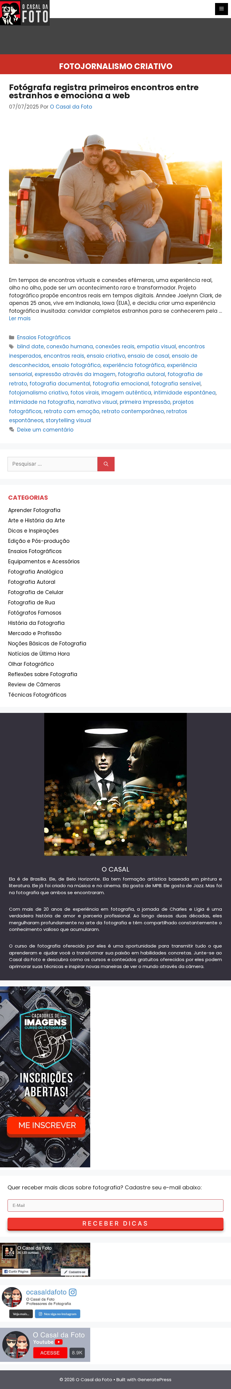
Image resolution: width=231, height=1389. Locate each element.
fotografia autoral (141, 374)
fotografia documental (59, 383)
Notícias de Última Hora (39, 653)
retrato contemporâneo (133, 411)
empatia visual (156, 346)
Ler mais (20, 318)
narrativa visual (97, 402)
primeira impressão (145, 402)
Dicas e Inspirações (33, 530)
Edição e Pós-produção (38, 541)
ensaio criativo (106, 355)
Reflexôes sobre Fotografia (42, 674)
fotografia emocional (121, 383)
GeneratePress (154, 1379)
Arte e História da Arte (36, 520)
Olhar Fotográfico (31, 664)
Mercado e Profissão (34, 633)
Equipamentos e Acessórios (44, 561)
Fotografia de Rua (31, 602)
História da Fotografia (36, 623)
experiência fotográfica (134, 365)
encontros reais (64, 355)
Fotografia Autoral (31, 582)
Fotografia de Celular (35, 592)
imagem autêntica (126, 392)
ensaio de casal (148, 355)
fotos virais (84, 392)
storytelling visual (68, 420)
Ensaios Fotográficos (44, 337)
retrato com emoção (71, 411)
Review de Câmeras (34, 684)
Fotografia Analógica (35, 571)
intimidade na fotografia (41, 402)
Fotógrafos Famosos (34, 612)
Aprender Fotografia (34, 510)
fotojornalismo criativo (38, 392)
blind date (30, 346)
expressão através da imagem (75, 374)
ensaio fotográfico (76, 365)
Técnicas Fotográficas (37, 694)
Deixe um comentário (45, 429)
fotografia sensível (176, 383)
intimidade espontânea (185, 392)
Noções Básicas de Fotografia (47, 643)
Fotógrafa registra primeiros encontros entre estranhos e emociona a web (104, 91)
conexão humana (69, 346)
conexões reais (114, 346)
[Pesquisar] (106, 464)
